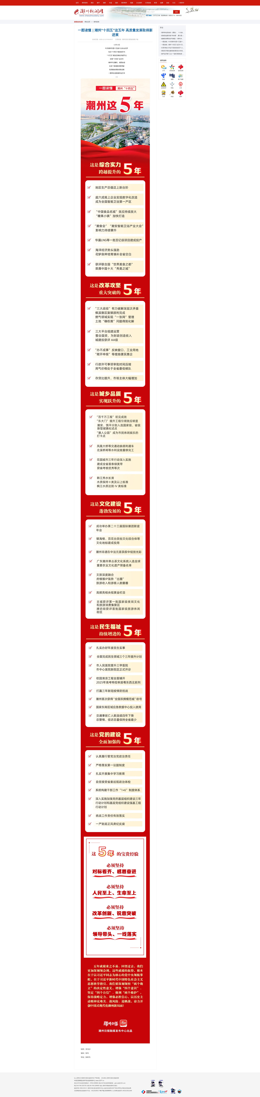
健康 (161, 3)
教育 (155, 3)
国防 (116, 3)
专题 (110, 3)
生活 (173, 3)
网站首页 (87, 22)
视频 (131, 3)
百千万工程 (156, 15)
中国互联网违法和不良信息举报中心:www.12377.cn (89, 1080)
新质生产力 (172, 15)
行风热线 (148, 3)
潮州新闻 (85, 3)
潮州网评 (124, 3)
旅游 (167, 3)
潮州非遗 (178, 15)
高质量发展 (164, 15)
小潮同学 (181, 3)
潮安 (92, 3)
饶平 (98, 3)
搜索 (176, 12)
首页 (77, 3)
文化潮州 (139, 3)
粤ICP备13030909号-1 (106, 1090)
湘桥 (104, 3)
